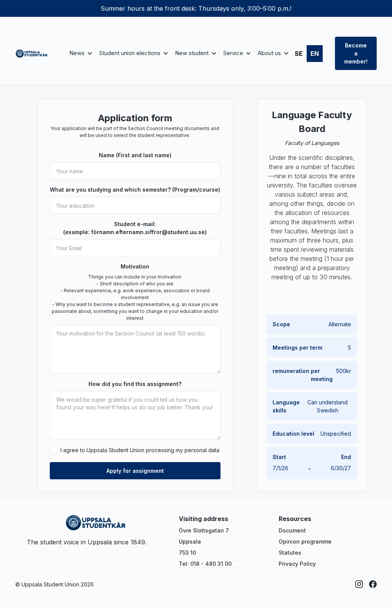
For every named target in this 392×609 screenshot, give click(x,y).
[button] (80, 53)
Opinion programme (305, 541)
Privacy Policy (297, 563)
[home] (31, 53)
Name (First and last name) (135, 155)
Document (292, 530)
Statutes (290, 552)
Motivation (135, 266)
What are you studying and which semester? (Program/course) (135, 189)
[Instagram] (359, 584)
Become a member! (356, 53)
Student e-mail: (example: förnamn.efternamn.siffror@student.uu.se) (135, 228)
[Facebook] (373, 584)
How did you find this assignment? (134, 384)
